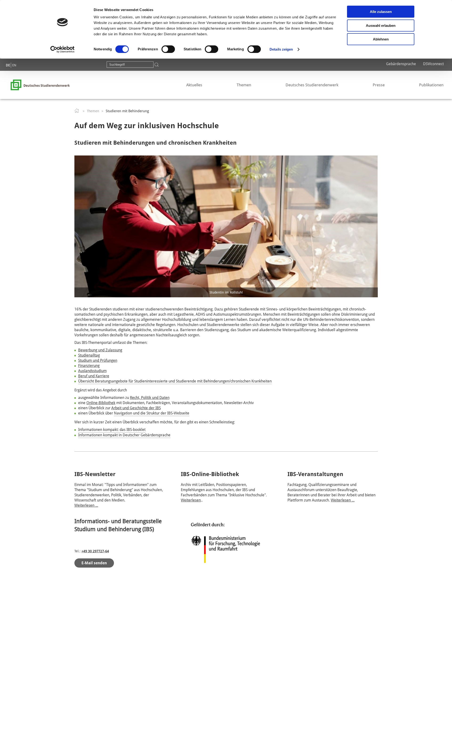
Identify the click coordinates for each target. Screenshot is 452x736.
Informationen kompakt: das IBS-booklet (111, 429)
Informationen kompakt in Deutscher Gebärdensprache (124, 435)
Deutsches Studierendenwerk (312, 85)
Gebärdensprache (401, 64)
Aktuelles (194, 85)
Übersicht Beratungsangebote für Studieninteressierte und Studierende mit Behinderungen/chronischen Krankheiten (175, 381)
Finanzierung (89, 365)
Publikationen (431, 85)
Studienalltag (89, 355)
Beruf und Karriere (93, 376)
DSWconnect (433, 64)
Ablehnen (381, 39)
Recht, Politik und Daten (150, 397)
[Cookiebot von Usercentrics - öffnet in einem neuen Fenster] (62, 49)
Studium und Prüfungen (97, 360)
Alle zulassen (381, 12)
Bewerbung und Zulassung (100, 350)
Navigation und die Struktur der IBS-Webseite (151, 413)
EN (14, 65)
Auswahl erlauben (381, 26)
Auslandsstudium (92, 371)
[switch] (168, 49)
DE (8, 65)
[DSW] (40, 84)
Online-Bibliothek (100, 403)
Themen (244, 85)
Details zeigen (281, 49)
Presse (379, 85)
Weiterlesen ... (86, 505)
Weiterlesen (191, 500)
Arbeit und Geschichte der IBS (136, 408)
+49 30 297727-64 (95, 551)
